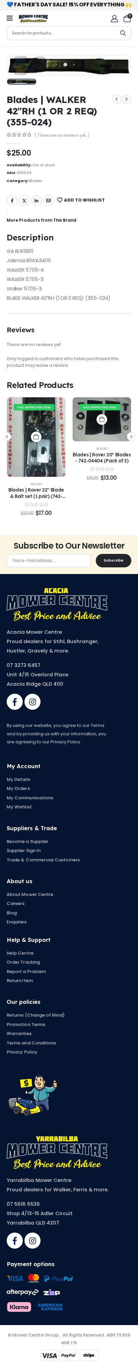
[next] (126, 99)
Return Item (20, 980)
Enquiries (16, 922)
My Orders (18, 788)
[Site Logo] (33, 19)
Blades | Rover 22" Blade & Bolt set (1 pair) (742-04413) (36, 496)
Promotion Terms (26, 1024)
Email (48, 200)
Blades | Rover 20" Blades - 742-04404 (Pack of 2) (102, 458)
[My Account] (114, 18)
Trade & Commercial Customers (43, 860)
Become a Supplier (27, 841)
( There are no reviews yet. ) (62, 135)
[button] (6, 436)
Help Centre (20, 953)
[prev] (116, 99)
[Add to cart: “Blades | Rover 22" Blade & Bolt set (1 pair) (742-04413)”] (36, 437)
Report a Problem (26, 971)
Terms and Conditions (31, 1043)
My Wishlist (19, 807)
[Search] (123, 33)
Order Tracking (23, 962)
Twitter (24, 200)
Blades (35, 180)
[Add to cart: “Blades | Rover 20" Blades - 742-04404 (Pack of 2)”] (101, 419)
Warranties (19, 1033)
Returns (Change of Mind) (36, 1015)
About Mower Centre (30, 894)
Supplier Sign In (24, 850)
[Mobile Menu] (12, 18)
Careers (15, 903)
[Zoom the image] (57, 591)
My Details (18, 779)
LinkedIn (36, 200)
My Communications (30, 798)
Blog (12, 913)
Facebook (12, 200)
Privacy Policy (22, 1052)
